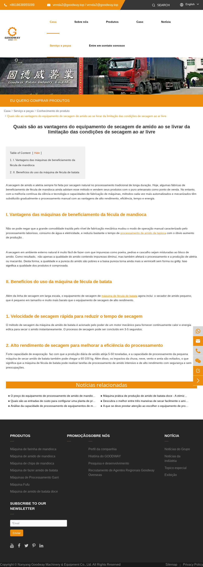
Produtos (112, 21)
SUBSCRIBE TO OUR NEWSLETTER (28, 506)
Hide (37, 152)
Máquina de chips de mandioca (32, 463)
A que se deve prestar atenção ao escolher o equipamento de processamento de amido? (146, 405)
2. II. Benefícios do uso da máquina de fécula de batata (44, 172)
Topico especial (176, 468)
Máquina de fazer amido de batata (34, 470)
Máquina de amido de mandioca (32, 456)
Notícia (166, 21)
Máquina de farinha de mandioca (33, 449)
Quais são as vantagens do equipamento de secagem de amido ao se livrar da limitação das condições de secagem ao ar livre (86, 116)
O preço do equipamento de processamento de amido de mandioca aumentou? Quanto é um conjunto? (53, 395)
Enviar (17, 533)
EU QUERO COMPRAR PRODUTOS (40, 101)
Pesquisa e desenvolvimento (108, 463)
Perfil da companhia (102, 449)
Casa (53, 21)
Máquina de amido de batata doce (34, 491)
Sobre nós (81, 21)
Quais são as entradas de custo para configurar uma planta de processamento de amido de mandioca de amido (53, 401)
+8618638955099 (19, 5)
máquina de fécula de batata (119, 295)
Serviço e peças (60, 45)
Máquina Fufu (20, 484)
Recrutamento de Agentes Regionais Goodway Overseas (121, 473)
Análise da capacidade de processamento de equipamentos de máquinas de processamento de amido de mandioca (53, 405)
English (190, 4)
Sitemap (171, 564)
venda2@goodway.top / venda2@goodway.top (82, 5)
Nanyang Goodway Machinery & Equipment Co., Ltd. (55, 564)
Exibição (171, 475)
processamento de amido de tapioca (143, 233)
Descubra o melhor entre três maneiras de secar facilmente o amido (146, 401)
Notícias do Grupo (177, 449)
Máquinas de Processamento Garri (34, 477)
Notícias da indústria (172, 458)
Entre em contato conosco (107, 45)
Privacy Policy (193, 564)
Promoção (77, 436)
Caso (139, 21)
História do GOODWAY (104, 456)
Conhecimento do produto (53, 110)
